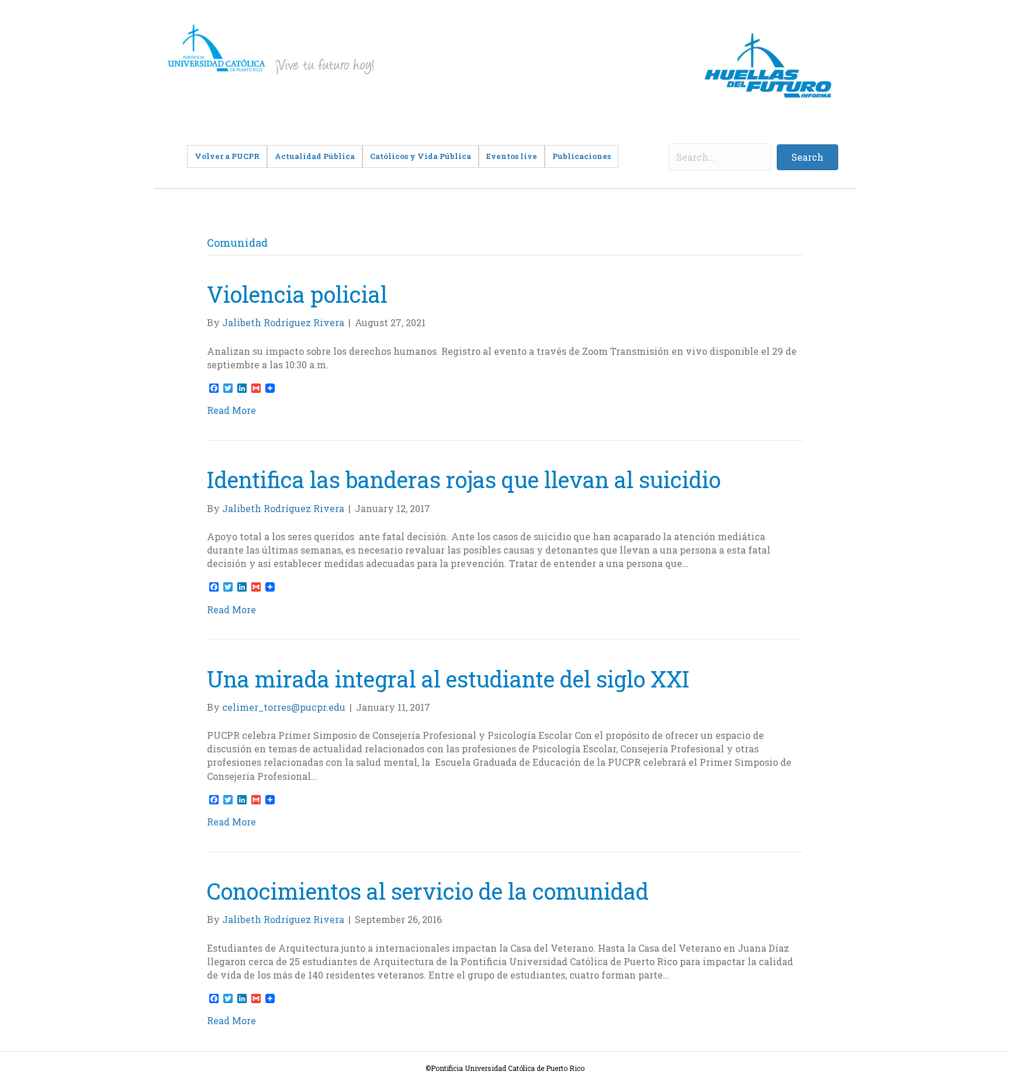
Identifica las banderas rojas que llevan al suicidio (464, 479)
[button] (807, 157)
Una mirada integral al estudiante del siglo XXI (448, 678)
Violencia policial (297, 294)
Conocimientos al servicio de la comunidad (428, 891)
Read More (231, 410)
